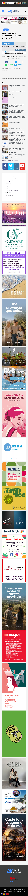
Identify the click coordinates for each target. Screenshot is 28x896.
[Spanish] (8, 893)
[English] (2, 893)
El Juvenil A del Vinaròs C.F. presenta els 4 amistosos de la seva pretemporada (16, 143)
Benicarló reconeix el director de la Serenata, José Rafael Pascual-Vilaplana (16, 105)
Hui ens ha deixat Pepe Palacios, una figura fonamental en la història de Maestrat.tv (17, 87)
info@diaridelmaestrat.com (15, 881)
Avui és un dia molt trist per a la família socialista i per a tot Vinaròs (17, 93)
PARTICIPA (17, 58)
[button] (3, 11)
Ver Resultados (9, 195)
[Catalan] (4, 893)
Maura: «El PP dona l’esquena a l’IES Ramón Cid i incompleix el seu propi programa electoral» (17, 156)
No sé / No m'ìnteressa (13, 190)
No (7, 188)
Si (7, 186)
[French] (6, 893)
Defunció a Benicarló (14, 122)
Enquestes (11, 58)
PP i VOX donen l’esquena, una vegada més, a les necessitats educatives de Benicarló (16, 111)
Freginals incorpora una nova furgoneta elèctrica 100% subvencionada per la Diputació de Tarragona (17, 150)
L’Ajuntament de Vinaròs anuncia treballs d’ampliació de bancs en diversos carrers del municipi (17, 117)
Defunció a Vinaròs (14, 98)
